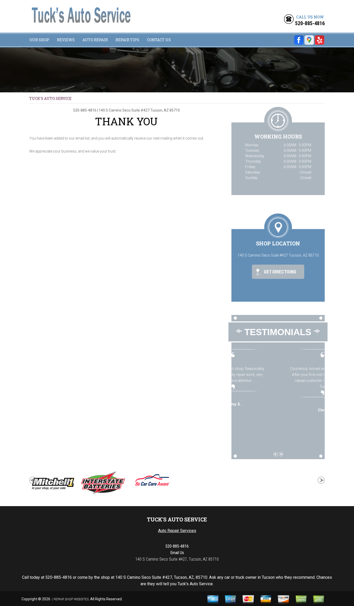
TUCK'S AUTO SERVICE (50, 98)
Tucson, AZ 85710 (165, 110)
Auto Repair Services (177, 530)
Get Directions (279, 271)
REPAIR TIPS (127, 39)
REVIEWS (66, 39)
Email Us (177, 552)
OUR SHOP (39, 39)
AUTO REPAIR (95, 39)
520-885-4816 (310, 23)
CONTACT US (159, 39)
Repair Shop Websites (71, 599)
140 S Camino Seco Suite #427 (124, 110)
